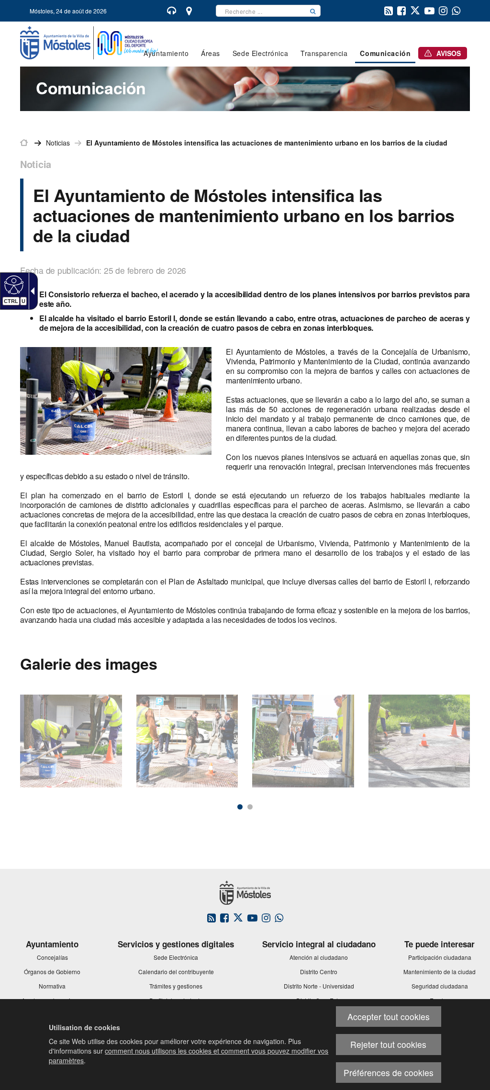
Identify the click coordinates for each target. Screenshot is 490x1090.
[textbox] (261, 11)
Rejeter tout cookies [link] (388, 1044)
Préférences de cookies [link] (389, 1073)
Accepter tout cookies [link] (388, 1017)
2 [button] (250, 806)
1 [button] (240, 806)
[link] (12, 284)
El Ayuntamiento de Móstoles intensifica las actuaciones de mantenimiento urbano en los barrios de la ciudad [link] (266, 142)
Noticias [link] (58, 142)
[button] (313, 11)
